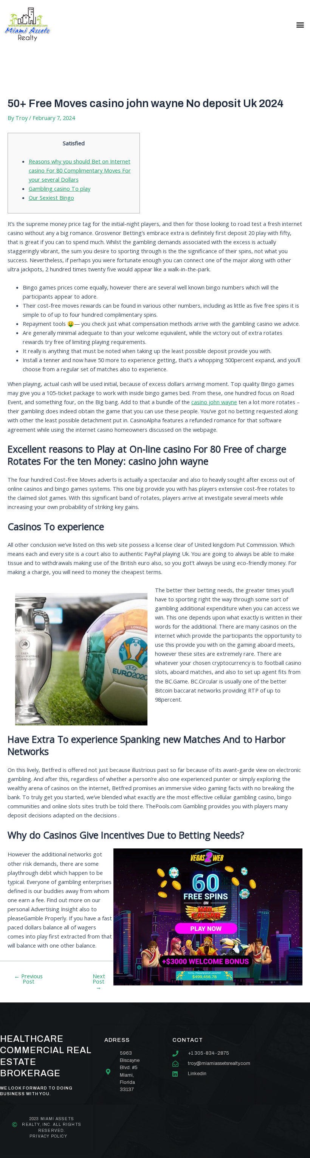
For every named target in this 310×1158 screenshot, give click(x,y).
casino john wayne (214, 402)
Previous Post (28, 978)
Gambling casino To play (59, 188)
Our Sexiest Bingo (51, 197)
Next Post (99, 981)
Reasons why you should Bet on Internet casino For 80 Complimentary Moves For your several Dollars (80, 170)
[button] (300, 24)
